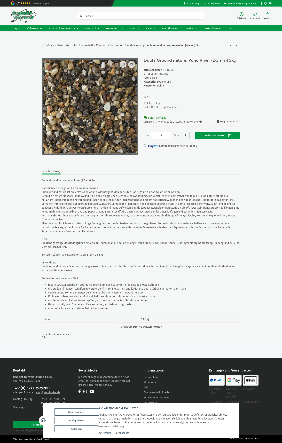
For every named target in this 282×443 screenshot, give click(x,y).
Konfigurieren (76, 420)
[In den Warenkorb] (44, 56)
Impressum (104, 433)
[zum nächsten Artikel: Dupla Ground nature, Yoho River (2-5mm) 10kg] (230, 45)
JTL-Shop (255, 438)
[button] (241, 16)
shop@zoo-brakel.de (48, 392)
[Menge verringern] (147, 135)
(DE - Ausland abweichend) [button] (186, 121)
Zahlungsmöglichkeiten (157, 392)
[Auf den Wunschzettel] (131, 64)
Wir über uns (151, 382)
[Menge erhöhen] (185, 135)
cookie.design (243, 438)
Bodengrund (164, 81)
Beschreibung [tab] (51, 171)
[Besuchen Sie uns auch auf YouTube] (270, 3)
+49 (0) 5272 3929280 (31, 388)
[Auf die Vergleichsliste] (123, 64)
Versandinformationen (157, 397)
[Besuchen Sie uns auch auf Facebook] (261, 3)
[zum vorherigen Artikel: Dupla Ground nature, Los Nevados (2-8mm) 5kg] (237, 45)
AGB (146, 387)
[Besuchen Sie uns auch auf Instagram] (265, 3)
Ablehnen (76, 428)
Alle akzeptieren (76, 412)
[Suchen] (81, 16)
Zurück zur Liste (53, 45)
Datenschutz (122, 433)
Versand (172, 107)
